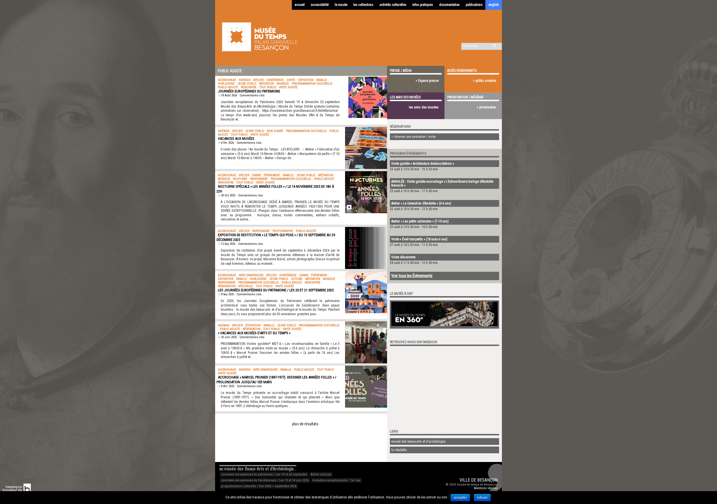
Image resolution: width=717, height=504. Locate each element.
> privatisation (486, 107)
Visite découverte (403, 257)
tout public (267, 87)
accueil (300, 5)
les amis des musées (424, 107)
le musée (341, 5)
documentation (449, 5)
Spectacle (245, 286)
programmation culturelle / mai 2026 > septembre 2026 (259, 486)
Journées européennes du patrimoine (249, 91)
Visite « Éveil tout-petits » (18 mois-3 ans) (419, 239)
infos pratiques (422, 5)
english (493, 5)
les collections (363, 5)
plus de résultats (305, 424)
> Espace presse (427, 81)
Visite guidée (288, 87)
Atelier (258, 80)
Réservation (227, 286)
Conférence (275, 80)
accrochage (227, 80)
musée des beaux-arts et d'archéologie (418, 441)
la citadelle (399, 450)
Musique (283, 83)
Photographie (283, 231)
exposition (305, 80)
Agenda (244, 80)
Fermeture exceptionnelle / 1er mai (336, 480)
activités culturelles (393, 5)
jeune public (247, 83)
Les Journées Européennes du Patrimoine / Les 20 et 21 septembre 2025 (276, 290)
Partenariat (259, 179)
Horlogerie (226, 83)
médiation (266, 83)
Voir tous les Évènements (411, 275)
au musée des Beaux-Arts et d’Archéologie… (257, 469)
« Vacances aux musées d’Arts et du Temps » (254, 333)
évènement (272, 175)
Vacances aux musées (236, 138)
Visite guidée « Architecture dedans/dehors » (422, 164)
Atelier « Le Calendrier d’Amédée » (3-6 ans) (421, 203)
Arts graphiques (251, 275)
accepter (460, 498)
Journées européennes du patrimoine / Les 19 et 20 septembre (264, 474)
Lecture (296, 279)
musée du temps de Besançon (477, 484)
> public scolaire (484, 81)
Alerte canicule (321, 474)
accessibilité (320, 5)
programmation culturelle (312, 83)
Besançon (487, 480)
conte (291, 80)
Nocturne (240, 179)
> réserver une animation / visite (413, 137)
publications (474, 5)
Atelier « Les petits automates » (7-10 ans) (420, 221)
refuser (482, 498)
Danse (256, 175)
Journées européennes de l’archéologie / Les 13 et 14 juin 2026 (265, 480)
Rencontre (249, 87)
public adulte (228, 87)
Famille (321, 80)
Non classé (275, 131)
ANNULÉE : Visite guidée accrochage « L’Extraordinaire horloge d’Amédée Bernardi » (442, 183)
